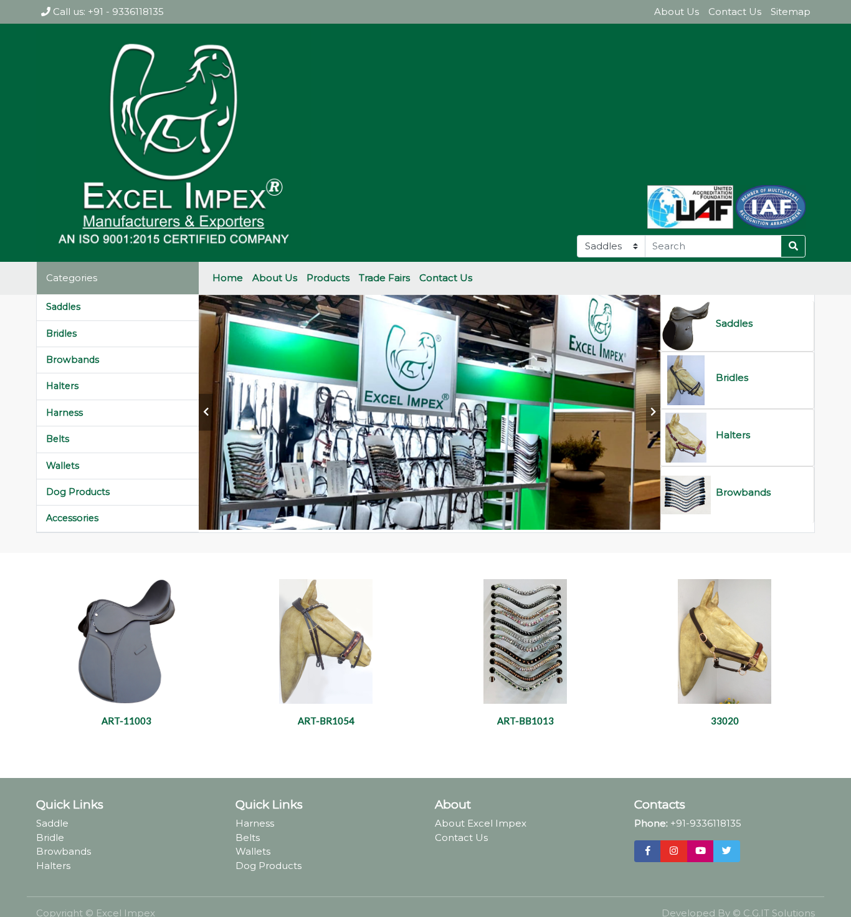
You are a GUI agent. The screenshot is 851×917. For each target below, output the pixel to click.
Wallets (62, 465)
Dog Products (78, 491)
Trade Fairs (384, 278)
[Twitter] (726, 851)
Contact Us (734, 11)
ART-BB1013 (525, 720)
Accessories (72, 518)
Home (227, 278)
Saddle (52, 823)
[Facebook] (647, 851)
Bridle (50, 837)
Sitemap (791, 11)
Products (328, 278)
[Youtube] (700, 851)
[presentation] (206, 412)
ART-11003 (126, 720)
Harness (64, 412)
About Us (676, 11)
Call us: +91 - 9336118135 (107, 11)
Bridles (61, 333)
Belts (57, 438)
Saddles (63, 306)
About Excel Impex (480, 823)
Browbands (72, 359)
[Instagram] (673, 851)
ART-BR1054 (326, 720)
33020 (725, 720)
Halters (62, 385)
